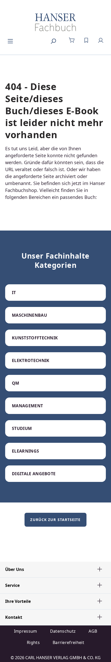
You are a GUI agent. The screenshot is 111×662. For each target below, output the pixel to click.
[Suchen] (53, 40)
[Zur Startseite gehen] (55, 22)
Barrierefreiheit (68, 642)
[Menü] (10, 40)
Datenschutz (63, 631)
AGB (93, 631)
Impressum (25, 631)
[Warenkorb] (72, 40)
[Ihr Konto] (101, 40)
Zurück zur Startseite (55, 519)
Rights (33, 642)
